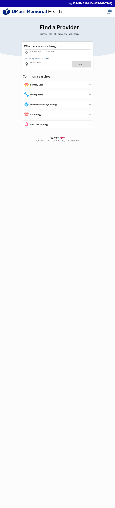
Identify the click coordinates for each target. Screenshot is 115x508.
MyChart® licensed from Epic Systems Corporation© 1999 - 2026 (57, 141)
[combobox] (60, 52)
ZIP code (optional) (37, 62)
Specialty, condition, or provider (42, 51)
